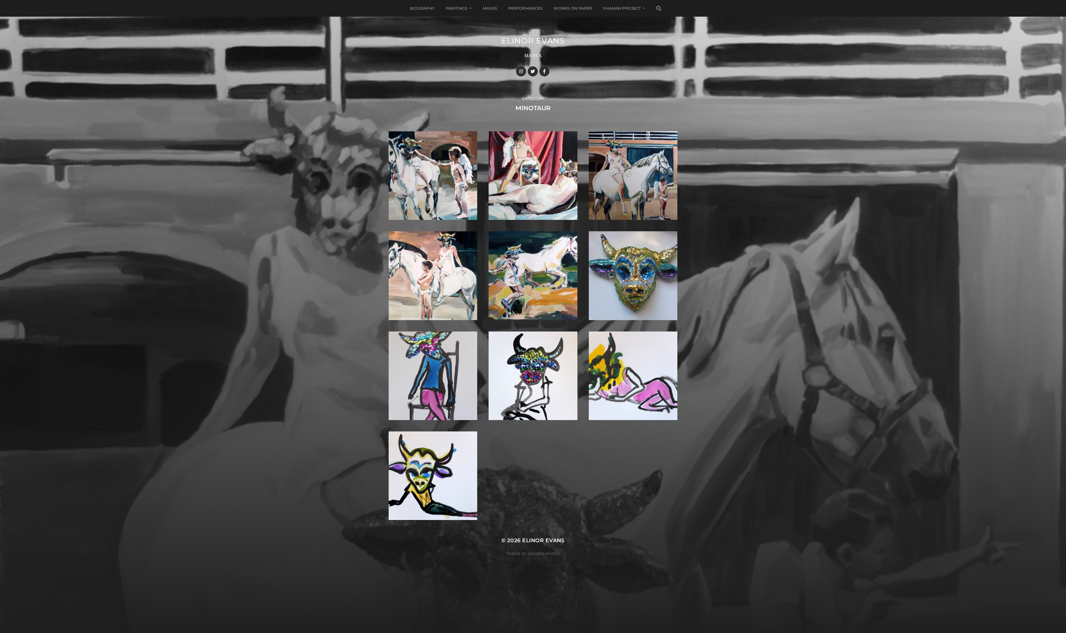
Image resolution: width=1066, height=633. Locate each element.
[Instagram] (521, 71)
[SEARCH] (659, 8)
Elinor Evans (532, 41)
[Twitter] (533, 71)
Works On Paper (573, 8)
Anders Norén (544, 553)
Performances (525, 8)
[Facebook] (544, 71)
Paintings (456, 8)
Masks (490, 8)
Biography (422, 8)
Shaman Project (622, 8)
